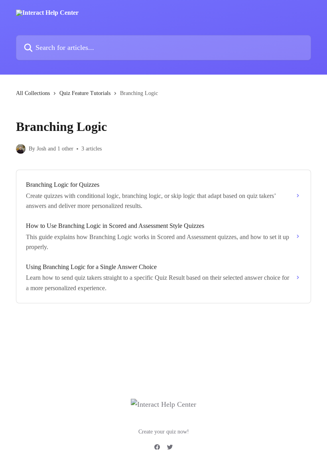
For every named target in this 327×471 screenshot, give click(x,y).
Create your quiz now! (163, 432)
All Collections (33, 93)
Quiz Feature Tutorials (84, 93)
